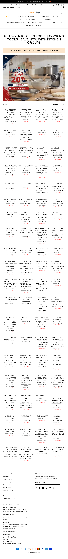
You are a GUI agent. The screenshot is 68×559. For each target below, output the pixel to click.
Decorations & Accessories (40, 19)
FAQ (32, 4)
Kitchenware (57, 16)
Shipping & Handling (9, 490)
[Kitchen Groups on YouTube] (43, 488)
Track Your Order (8, 4)
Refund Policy (7, 484)
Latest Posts (18, 4)
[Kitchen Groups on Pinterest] (50, 488)
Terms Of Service (8, 479)
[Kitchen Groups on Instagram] (36, 488)
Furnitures (45, 16)
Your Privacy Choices (9, 498)
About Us (26, 4)
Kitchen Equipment (40, 22)
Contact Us (19, 7)
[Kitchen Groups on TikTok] (53, 488)
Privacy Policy (7, 482)
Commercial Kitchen (34, 25)
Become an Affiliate (8, 7)
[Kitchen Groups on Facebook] (39, 488)
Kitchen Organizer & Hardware (18, 22)
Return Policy (7, 487)
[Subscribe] (59, 483)
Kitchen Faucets (55, 22)
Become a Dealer (40, 4)
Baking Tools (22, 19)
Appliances (34, 16)
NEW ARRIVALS (23, 16)
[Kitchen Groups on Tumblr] (57, 488)
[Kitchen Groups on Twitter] (46, 488)
